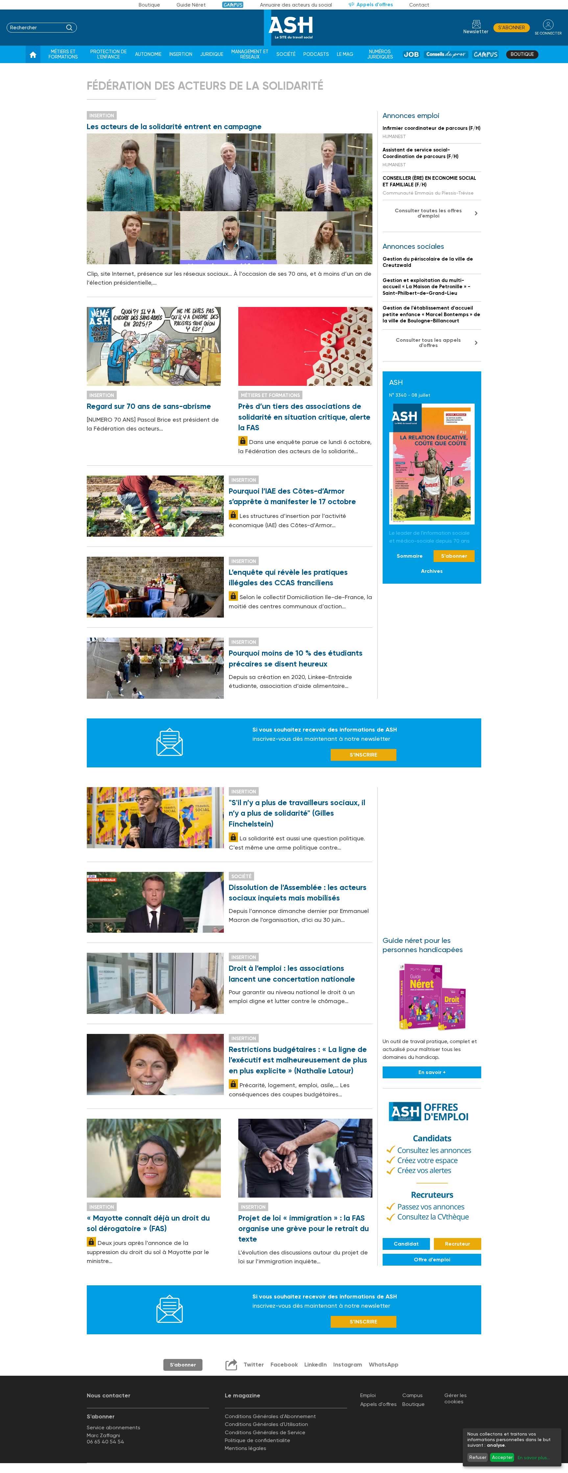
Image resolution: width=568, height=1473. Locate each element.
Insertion (180, 54)
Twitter (254, 1364)
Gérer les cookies (455, 1398)
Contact (419, 5)
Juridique (211, 54)
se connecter (548, 33)
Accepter (502, 1457)
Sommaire (410, 556)
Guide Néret (191, 5)
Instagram (347, 1364)
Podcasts (316, 54)
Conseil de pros (446, 54)
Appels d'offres (375, 5)
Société (286, 54)
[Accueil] (33, 54)
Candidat (406, 1244)
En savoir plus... (534, 1457)
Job (411, 54)
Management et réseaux (250, 54)
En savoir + (432, 1072)
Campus (232, 4)
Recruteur (457, 1244)
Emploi (368, 1395)
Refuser (477, 1457)
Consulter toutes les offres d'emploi (428, 213)
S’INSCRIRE (363, 755)
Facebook (284, 1364)
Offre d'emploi (432, 1259)
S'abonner (511, 28)
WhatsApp (383, 1364)
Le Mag (345, 54)
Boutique (149, 5)
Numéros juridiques (380, 54)
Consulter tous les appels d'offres (428, 342)
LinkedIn (315, 1364)
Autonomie (148, 54)
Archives (432, 571)
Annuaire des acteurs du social (296, 5)
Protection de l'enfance (108, 54)
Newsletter (475, 32)
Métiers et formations (63, 54)
